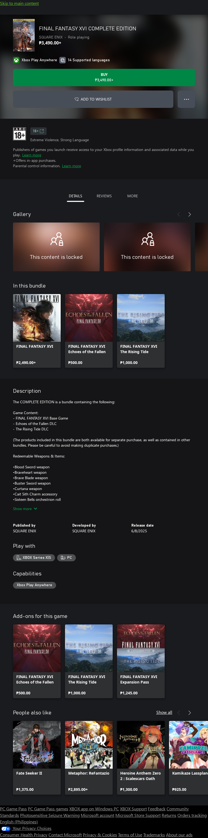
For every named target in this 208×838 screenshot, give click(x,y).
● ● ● (186, 99)
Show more (22, 508)
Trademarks (154, 834)
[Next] (189, 214)
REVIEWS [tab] (104, 195)
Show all (164, 712)
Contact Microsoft (65, 834)
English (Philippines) (19, 821)
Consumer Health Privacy (23, 834)
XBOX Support (133, 808)
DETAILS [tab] (75, 195)
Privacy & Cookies (100, 834)
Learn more (31, 154)
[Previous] (178, 214)
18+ (35, 131)
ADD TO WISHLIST (96, 99)
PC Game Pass (13, 808)
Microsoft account (97, 815)
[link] (37, 331)
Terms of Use (130, 834)
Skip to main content (19, 3)
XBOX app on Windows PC (94, 808)
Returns (169, 815)
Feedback (156, 808)
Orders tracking (192, 815)
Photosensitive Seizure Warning (50, 815)
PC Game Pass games (48, 808)
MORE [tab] (132, 195)
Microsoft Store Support (138, 815)
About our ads (179, 834)
